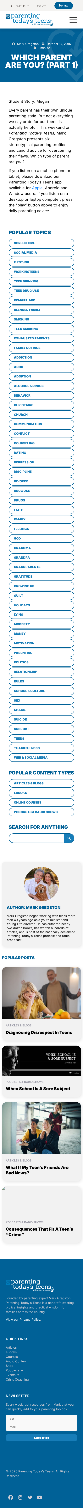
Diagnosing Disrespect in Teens (39, 1032)
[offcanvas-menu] (73, 20)
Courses (12, 1357)
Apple (37, 188)
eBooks (11, 1352)
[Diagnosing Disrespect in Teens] (41, 993)
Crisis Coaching (17, 1379)
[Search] (69, 838)
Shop (9, 1366)
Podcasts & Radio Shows (24, 1082)
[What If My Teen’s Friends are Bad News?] (41, 1128)
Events (10, 1375)
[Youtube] (39, 1497)
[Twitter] (30, 1497)
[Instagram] (20, 1497)
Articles (11, 1347)
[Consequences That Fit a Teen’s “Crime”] (41, 1201)
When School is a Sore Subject (38, 1088)
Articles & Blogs (18, 1025)
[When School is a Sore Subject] (41, 1060)
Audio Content (16, 1361)
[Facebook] (10, 1497)
